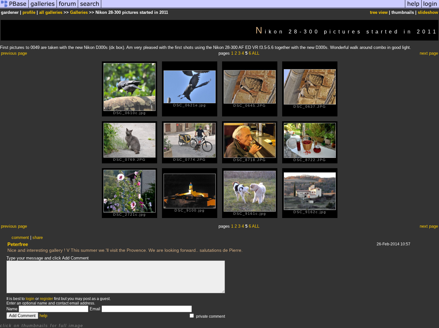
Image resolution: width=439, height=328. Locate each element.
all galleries (50, 12)
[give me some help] (413, 7)
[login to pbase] (430, 7)
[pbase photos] (14, 7)
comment (20, 237)
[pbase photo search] (89, 7)
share (37, 237)
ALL (255, 53)
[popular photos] (253, 7)
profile (28, 12)
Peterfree (17, 244)
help (43, 315)
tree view (379, 12)
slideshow (428, 12)
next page (429, 53)
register (46, 298)
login (30, 298)
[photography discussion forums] (67, 7)
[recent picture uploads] (43, 7)
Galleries (79, 12)
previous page (14, 53)
